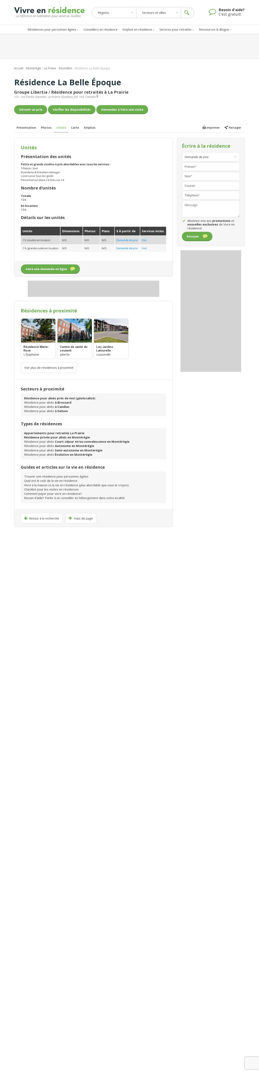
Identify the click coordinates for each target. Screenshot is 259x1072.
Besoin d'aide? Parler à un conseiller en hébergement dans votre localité (74, 498)
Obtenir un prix (30, 109)
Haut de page (83, 518)
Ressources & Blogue (214, 29)
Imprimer (213, 127)
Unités (61, 127)
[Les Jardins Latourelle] (111, 339)
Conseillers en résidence (101, 29)
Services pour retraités (175, 29)
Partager (235, 127)
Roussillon (65, 68)
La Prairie (50, 68)
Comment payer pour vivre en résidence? (53, 494)
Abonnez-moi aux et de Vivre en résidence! (211, 224)
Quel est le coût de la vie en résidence (50, 481)
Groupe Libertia (31, 92)
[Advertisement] (129, 46)
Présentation (26, 127)
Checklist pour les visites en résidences (51, 489)
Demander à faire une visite (122, 109)
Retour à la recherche (44, 518)
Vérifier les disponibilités (72, 109)
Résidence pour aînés (47, 402)
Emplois (90, 127)
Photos (46, 127)
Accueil (18, 68)
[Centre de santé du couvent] (74, 339)
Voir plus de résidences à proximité (48, 368)
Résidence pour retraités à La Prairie (89, 92)
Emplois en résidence (137, 29)
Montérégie (33, 68)
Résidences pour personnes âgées (52, 29)
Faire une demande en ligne (46, 269)
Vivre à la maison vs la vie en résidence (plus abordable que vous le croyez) (76, 485)
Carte (75, 127)
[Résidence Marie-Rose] (38, 339)
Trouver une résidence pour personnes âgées (56, 476)
